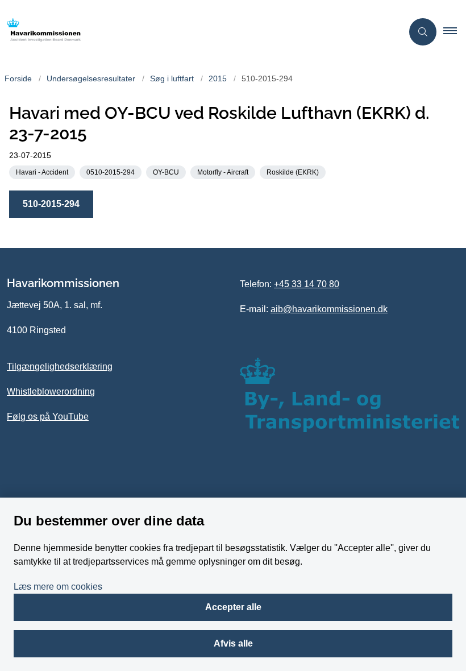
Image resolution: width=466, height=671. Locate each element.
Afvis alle (233, 643)
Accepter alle (233, 607)
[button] (454, 31)
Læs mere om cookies (58, 586)
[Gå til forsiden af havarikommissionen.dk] (196, 31)
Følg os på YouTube (48, 416)
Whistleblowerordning (51, 391)
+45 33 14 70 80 (306, 284)
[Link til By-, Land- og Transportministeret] (349, 395)
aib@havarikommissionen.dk (329, 309)
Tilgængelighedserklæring (60, 366)
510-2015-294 (51, 204)
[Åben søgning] (422, 31)
